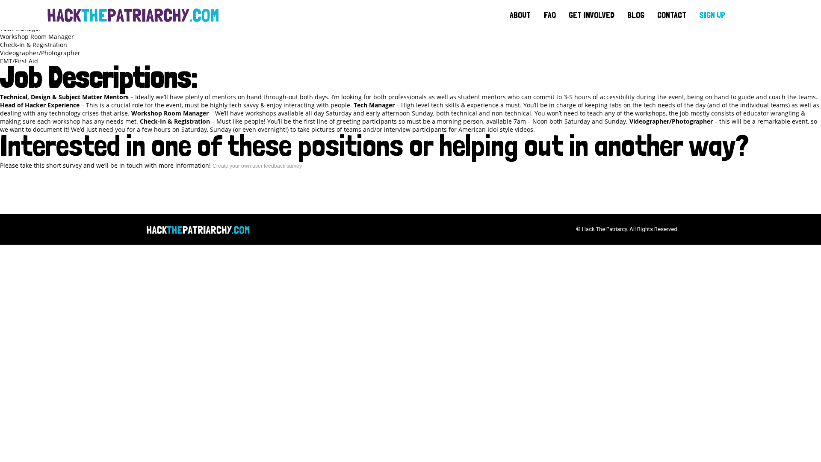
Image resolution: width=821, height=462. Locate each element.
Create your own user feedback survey (257, 166)
